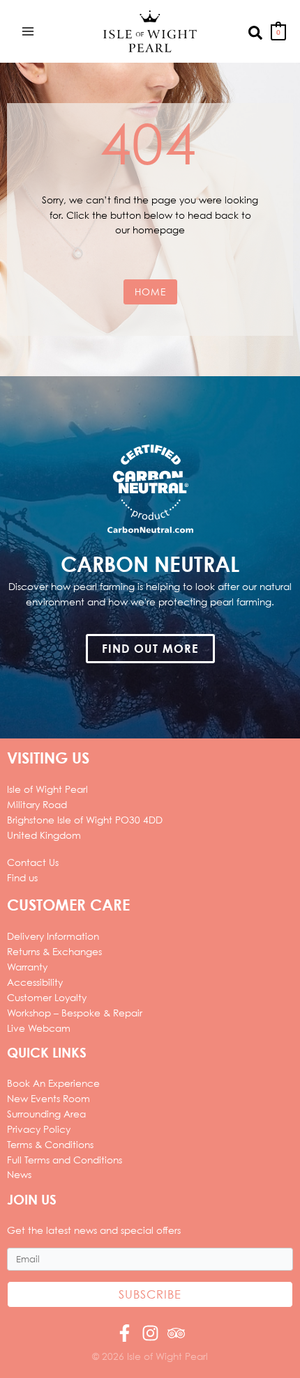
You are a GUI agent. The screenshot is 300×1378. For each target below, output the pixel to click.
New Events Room (48, 1098)
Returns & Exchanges (54, 951)
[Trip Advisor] (176, 1333)
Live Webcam (38, 1028)
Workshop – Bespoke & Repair (74, 1013)
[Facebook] (124, 1333)
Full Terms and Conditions (64, 1160)
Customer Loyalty (47, 997)
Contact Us (33, 862)
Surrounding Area (46, 1114)
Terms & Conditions (50, 1144)
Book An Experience (53, 1083)
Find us (22, 877)
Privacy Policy (38, 1129)
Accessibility (35, 982)
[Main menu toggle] (27, 31)
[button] (256, 31)
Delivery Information (53, 936)
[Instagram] (150, 1333)
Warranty (27, 967)
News (19, 1174)
